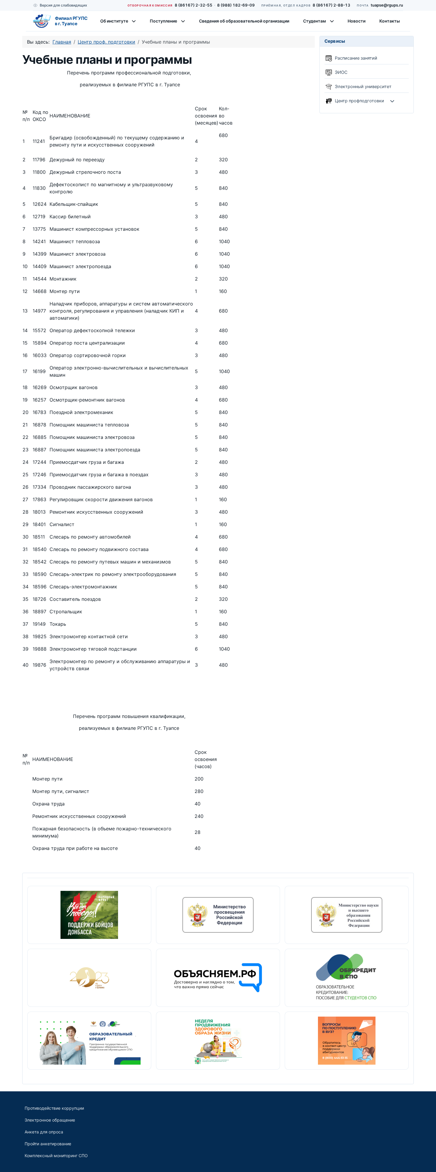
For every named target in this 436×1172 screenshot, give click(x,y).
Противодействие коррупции (54, 1108)
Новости (356, 20)
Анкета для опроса (44, 1131)
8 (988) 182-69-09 (236, 5)
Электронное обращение (50, 1119)
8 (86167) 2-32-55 (193, 5)
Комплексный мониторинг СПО (56, 1155)
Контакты (389, 20)
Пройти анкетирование (48, 1143)
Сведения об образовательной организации (244, 20)
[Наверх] (425, 1161)
